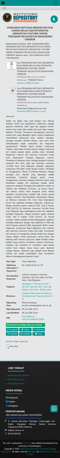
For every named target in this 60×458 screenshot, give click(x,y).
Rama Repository (16, 379)
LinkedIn (26, 334)
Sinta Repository (16, 383)
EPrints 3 (26, 443)
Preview (35, 83)
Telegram (13, 334)
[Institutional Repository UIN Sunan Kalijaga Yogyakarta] (20, 17)
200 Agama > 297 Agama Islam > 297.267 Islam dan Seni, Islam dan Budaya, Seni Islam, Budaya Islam (36, 287)
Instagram (13, 405)
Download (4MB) (24, 83)
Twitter (26, 330)
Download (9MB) (24, 111)
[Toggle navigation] (56, 3)
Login (4, 8)
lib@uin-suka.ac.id (16, 430)
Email (39, 334)
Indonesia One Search (18, 375)
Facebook (13, 330)
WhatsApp (39, 330)
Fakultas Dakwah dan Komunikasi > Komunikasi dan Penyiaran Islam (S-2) (37, 296)
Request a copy (39, 111)
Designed (32, 452)
